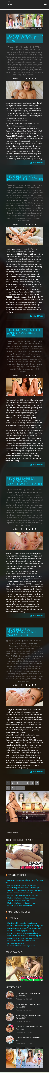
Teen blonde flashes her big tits (18, 900)
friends (31, 198)
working (38, 523)
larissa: (12, 505)
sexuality (26, 671)
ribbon (26, 67)
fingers (36, 349)
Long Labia (27, 354)
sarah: (34, 67)
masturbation (23, 62)
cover (40, 52)
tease (29, 518)
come (15, 193)
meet (30, 62)
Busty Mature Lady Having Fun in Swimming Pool (24, 936)
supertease (15, 518)
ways (30, 523)
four (15, 57)
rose (30, 67)
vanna (8, 218)
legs (16, 505)
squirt (32, 210)
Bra (31, 190)
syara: (9, 364)
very (12, 218)
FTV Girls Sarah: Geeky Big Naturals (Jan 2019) (25, 38)
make (38, 354)
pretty (32, 208)
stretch (18, 70)
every (40, 346)
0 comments (29, 75)
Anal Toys (36, 49)
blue (39, 344)
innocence (11, 661)
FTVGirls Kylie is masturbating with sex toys (22, 895)
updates (38, 215)
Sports (13, 70)
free (26, 656)
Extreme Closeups (27, 55)
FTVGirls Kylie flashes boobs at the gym (21, 903)
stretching (25, 70)
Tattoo (36, 70)
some (9, 70)
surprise (36, 213)
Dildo (31, 346)
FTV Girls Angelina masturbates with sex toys (23, 888)
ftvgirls (40, 656)
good (41, 351)
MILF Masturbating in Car (15, 943)
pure (29, 669)
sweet (39, 361)
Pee (26, 65)
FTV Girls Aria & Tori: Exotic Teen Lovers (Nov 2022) (29, 1028)
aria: (39, 643)
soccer (13, 515)
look (12, 62)
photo (30, 65)
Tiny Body (20, 520)
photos (35, 65)
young (19, 75)
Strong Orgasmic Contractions (17, 213)
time (10, 72)
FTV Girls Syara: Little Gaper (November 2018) (25, 332)
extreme (18, 55)
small (39, 67)
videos (40, 72)
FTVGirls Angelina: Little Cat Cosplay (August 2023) (28, 1006)
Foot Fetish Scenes (17, 656)
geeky (29, 57)
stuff (31, 70)
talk (27, 364)
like (25, 60)
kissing (8, 203)
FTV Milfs (13, 918)
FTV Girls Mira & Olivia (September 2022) (27, 1039)
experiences (38, 651)
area (14, 52)
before (26, 190)
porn (40, 666)
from (19, 57)
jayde (33, 200)
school (26, 513)
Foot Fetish (10, 57)
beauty (18, 646)
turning (32, 215)
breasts (27, 52)
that (40, 70)
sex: (9, 210)
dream (22, 651)
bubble (16, 346)
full (42, 500)
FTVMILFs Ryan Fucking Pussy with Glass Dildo (23, 938)
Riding (40, 208)
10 (17, 788)
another (9, 52)
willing (24, 679)
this (7, 72)
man (31, 505)
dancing (30, 193)
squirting (38, 210)
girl (33, 57)
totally (18, 366)
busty (27, 646)
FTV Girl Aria (37, 641)
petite (9, 359)
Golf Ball (15, 200)
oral (35, 205)
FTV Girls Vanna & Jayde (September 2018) (25, 178)
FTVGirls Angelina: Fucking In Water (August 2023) (28, 1017)
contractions (22, 193)
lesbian (18, 203)
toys (18, 72)
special (27, 210)
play (8, 67)
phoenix (14, 510)
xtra (35, 218)
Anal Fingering (28, 49)
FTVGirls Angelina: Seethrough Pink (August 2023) (28, 994)
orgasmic (9, 208)
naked (17, 507)
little (31, 60)
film (32, 653)
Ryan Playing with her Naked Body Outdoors (22, 933)
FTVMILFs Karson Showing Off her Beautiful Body (24, 928)
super (9, 518)
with (14, 75)
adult (19, 643)
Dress (41, 193)
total (14, 72)
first (18, 198)
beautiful (35, 344)
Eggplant (9, 195)
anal (20, 49)
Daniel (28, 47)
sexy (12, 210)
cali (31, 646)
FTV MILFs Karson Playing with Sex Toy (20, 931)
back (18, 52)
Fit (38, 653)
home (21, 60)
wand (27, 218)
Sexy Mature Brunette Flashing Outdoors (21, 946)
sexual (36, 513)
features (9, 198)
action (13, 190)
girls (36, 57)
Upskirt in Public (31, 72)
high (32, 502)
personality (24, 666)
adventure (24, 643)
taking (23, 364)
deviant (8, 651)
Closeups (34, 52)
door (8, 55)
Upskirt (23, 72)
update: (32, 366)
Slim (9, 361)
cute (30, 648)
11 (22, 788)
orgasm (21, 65)
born (17, 495)
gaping (24, 57)
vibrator (16, 218)
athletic (35, 492)
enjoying (19, 195)
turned (27, 366)
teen (33, 364)
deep (40, 648)
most (34, 62)
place (40, 65)
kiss (41, 200)
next (40, 664)
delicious (16, 497)
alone (31, 643)
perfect (40, 507)
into (29, 200)
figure (14, 198)
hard (16, 60)
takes (18, 364)
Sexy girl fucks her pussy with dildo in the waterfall (24, 890)
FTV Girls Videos (17, 875)
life (23, 203)
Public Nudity (10, 513)
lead (14, 354)
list (28, 60)
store (35, 671)
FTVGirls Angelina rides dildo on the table (21, 885)
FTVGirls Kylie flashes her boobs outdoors (21, 898)
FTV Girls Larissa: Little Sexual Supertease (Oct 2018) (24, 481)
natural (39, 62)
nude (33, 356)
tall (40, 213)
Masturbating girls (19, 912)
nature (15, 65)
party (32, 507)
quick (32, 359)
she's (17, 210)
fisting (40, 55)
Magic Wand (10, 205)
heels (25, 200)
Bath (29, 344)
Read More (37, 162)
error (31, 497)
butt (40, 190)
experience (10, 349)
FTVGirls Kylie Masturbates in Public (19, 905)
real (16, 67)
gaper (20, 351)
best (22, 52)
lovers (41, 203)
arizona (29, 492)
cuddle (37, 495)
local (35, 60)
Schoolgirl (9, 671)
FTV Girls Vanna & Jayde (31, 188)
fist (36, 55)
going (41, 57)
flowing (11, 351)
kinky (37, 200)
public (13, 67)
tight (16, 215)
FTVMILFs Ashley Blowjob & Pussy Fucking (22, 923)
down (12, 55)
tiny (15, 520)
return (21, 67)
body (8, 346)
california (36, 646)
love (16, 62)
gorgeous (11, 60)
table (13, 364)
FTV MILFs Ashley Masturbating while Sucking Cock (25, 926)
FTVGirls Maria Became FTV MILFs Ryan (21, 941)
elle (14, 195)
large (13, 203)
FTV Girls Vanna (17, 188)
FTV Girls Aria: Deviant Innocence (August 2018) (22, 632)
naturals (9, 65)
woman (33, 679)
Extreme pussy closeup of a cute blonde (21, 893)
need (29, 356)
